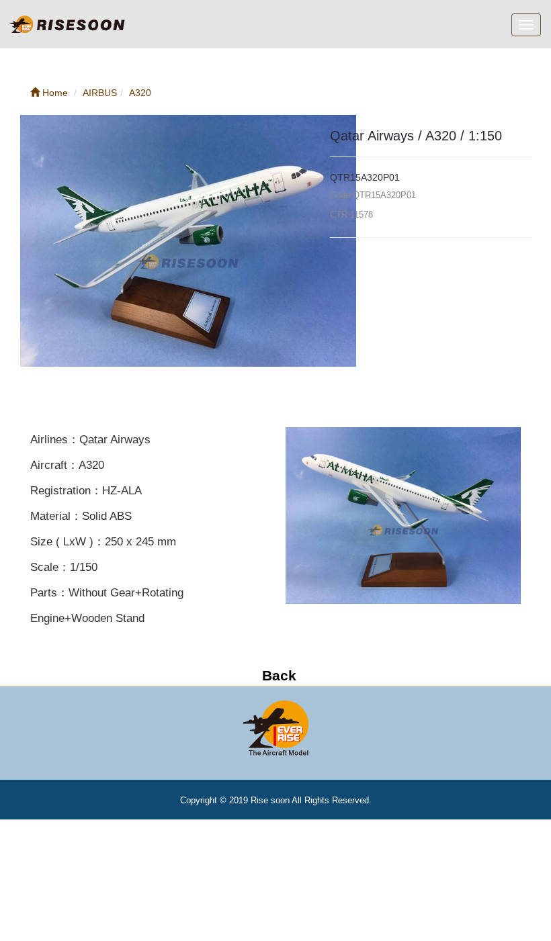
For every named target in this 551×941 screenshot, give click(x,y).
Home (54, 92)
